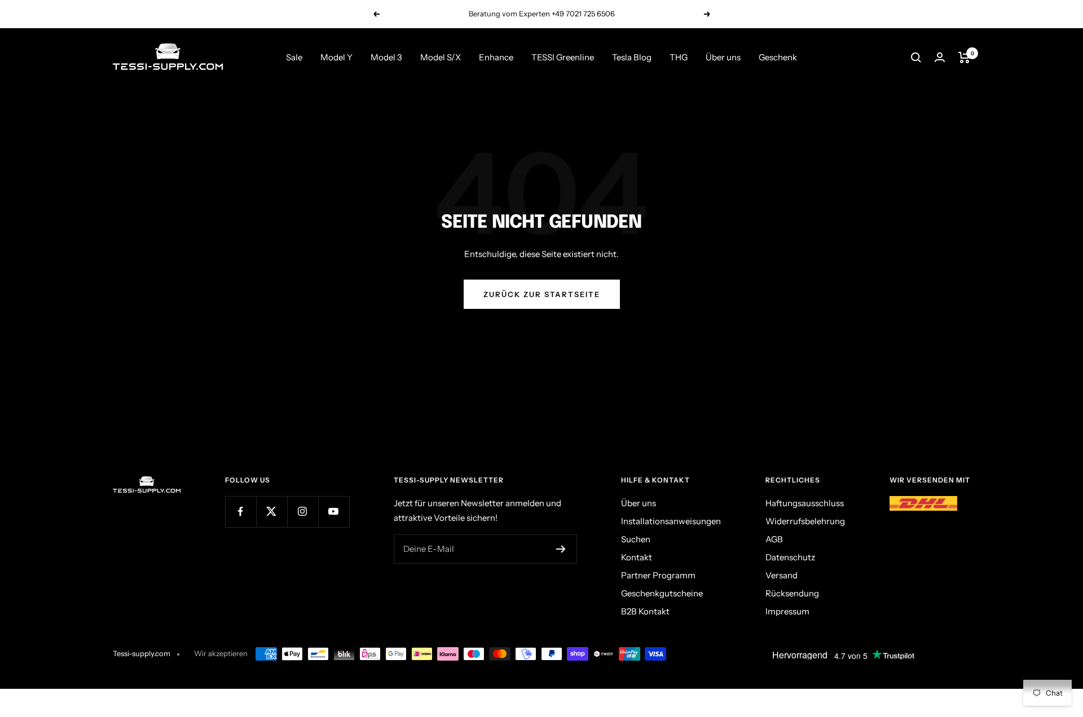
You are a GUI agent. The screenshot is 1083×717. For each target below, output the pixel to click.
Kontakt (636, 557)
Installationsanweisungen (671, 521)
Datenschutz (790, 557)
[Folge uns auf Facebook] (240, 511)
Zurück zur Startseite (541, 294)
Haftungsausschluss (804, 503)
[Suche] (916, 57)
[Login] (940, 57)
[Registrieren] (561, 549)
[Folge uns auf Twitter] (271, 511)
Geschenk (778, 57)
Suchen (635, 539)
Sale (294, 57)
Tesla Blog (631, 57)
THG (679, 57)
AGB (774, 539)
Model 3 (386, 57)
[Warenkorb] (964, 57)
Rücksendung (792, 593)
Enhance (496, 57)
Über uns (723, 57)
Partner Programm (658, 575)
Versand (781, 575)
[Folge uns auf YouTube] (333, 511)
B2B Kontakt (645, 611)
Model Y (336, 57)
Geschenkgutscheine (662, 593)
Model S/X (440, 57)
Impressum (787, 611)
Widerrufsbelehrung (805, 521)
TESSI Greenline (562, 57)
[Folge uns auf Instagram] (302, 511)
